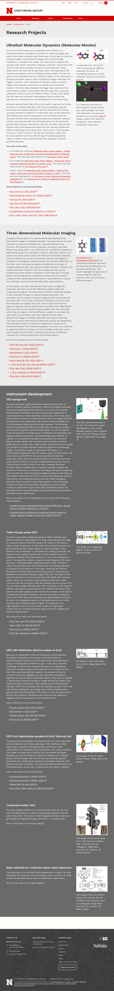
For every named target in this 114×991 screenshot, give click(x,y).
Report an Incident (68, 967)
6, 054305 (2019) (23, 719)
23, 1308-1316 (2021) (31, 788)
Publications (67, 18)
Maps (61, 955)
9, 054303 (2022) (23, 356)
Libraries (62, 952)
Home (18, 18)
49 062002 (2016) (31, 364)
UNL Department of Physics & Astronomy (43, 943)
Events (61, 948)
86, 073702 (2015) (26, 707)
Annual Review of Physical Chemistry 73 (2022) (32, 211)
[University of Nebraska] (100, 945)
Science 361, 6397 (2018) (21, 199)
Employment (63, 945)
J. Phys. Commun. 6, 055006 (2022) (26, 372)
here (78, 80)
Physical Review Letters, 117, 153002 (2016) (30, 195)
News (81, 18)
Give (75, 3)
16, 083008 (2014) (24, 625)
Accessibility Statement (79, 982)
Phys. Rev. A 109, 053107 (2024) (24, 376)
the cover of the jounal (58, 157)
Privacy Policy (60, 983)
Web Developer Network (58, 982)
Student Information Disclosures (24, 985)
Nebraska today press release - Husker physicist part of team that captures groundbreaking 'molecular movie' (40, 154)
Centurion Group (28, 10)
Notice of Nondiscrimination (45, 983)
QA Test (68, 982)
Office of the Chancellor (68, 962)
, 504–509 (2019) (24, 203)
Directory (62, 942)
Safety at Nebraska (70, 983)
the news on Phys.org (35, 166)
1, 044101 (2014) (23, 349)
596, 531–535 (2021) (22, 784)
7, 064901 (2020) (27, 780)
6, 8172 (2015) (22, 191)
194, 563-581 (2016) (27, 715)
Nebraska (9, 24)
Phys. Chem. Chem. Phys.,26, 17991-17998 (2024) (32, 215)
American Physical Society (43, 947)
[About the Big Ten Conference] (104, 938)
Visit (63, 3)
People (50, 18)
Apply (69, 3)
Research (35, 18)
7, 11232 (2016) (23, 352)
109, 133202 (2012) (25, 345)
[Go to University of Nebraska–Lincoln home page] (9, 11)
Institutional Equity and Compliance (25, 983)
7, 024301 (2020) (27, 776)
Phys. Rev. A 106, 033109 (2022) (24, 368)
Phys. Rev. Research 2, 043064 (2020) (27, 633)
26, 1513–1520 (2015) (25, 360)
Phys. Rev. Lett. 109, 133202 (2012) (26, 621)
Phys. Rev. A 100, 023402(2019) (24, 207)
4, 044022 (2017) (23, 629)
